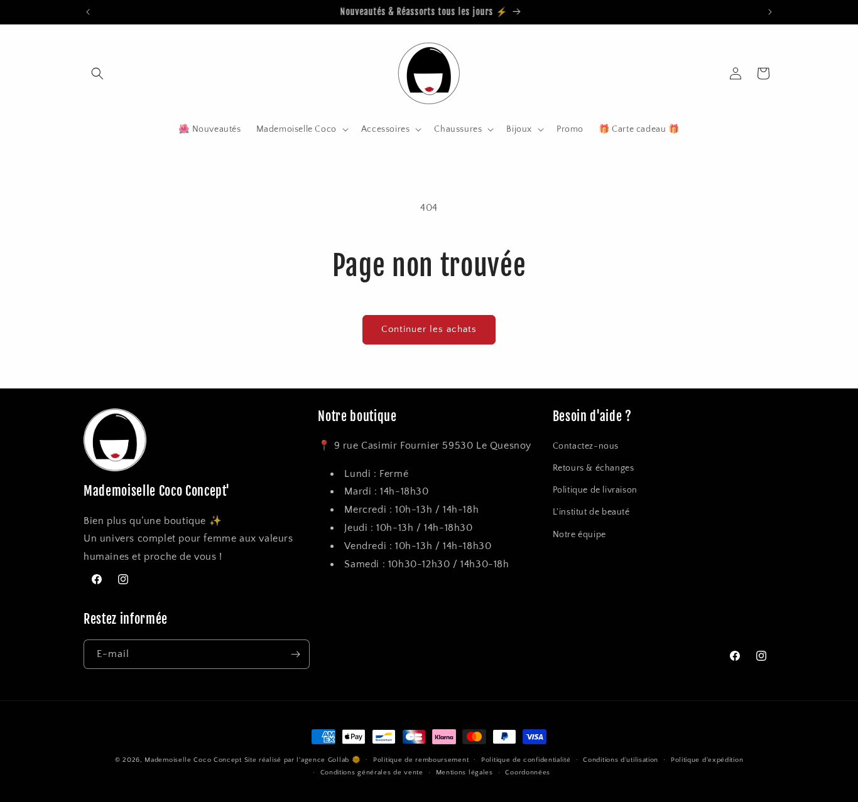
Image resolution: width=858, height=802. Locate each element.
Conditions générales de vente (371, 773)
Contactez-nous (586, 446)
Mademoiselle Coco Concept (193, 760)
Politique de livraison (595, 490)
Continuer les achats (429, 329)
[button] (97, 73)
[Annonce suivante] (770, 12)
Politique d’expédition (707, 760)
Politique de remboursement (421, 760)
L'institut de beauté (591, 512)
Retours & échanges (593, 468)
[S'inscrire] (295, 654)
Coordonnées (527, 773)
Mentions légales (464, 773)
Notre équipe (579, 535)
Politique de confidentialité (526, 760)
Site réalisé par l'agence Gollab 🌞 (302, 760)
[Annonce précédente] (88, 12)
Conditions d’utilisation (620, 760)
